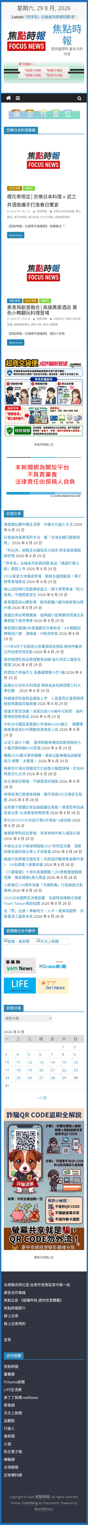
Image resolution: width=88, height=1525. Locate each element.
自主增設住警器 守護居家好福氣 (31, 781)
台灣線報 (11, 1467)
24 (7, 1077)
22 (64, 1070)
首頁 (7, 1339)
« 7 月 (42, 1097)
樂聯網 (9, 1459)
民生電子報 (13, 1451)
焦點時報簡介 (15, 1308)
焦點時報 (67, 34)
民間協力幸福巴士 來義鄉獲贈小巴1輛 (34, 672)
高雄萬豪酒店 (62, 217)
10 (7, 1062)
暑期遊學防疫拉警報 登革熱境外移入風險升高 (42, 833)
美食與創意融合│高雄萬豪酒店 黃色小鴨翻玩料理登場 (42, 310)
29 (64, 1077)
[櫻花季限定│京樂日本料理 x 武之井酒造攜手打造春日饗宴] (44, 140)
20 (41, 1070)
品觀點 (9, 1420)
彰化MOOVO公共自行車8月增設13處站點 (37, 820)
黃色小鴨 (36, 324)
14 (53, 1062)
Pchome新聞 (14, 1382)
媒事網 (9, 1405)
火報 (7, 1444)
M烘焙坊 (58, 319)
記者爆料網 (13, 1475)
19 (30, 1070)
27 (41, 1077)
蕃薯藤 (9, 1374)
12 (30, 1062)
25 (18, 1077)
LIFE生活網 (13, 1389)
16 (76, 1062)
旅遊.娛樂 (14, 301)
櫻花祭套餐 (20, 217)
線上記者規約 (15, 1323)
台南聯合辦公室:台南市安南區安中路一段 (37, 1284)
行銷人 (9, 1428)
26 (30, 1077)
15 (64, 1062)
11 (18, 1062)
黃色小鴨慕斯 (50, 324)
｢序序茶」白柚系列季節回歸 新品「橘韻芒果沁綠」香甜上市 (50, 19)
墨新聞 (9, 1436)
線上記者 (11, 1315)
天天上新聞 (13, 1413)
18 (18, 1070)
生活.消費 (14, 188)
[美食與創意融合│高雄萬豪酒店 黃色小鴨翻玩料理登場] (44, 252)
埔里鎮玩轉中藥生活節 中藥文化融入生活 (38, 524)
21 (53, 1070)
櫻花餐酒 (33, 217)
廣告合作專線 (15, 1292)
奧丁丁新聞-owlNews (21, 1397)
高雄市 (29, 188)
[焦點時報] (8, 98)
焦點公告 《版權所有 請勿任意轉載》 (34, 1300)
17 (7, 1070)
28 (53, 1077)
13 (41, 1062)
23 (76, 1070)
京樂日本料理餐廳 (63, 211)
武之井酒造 (46, 217)
